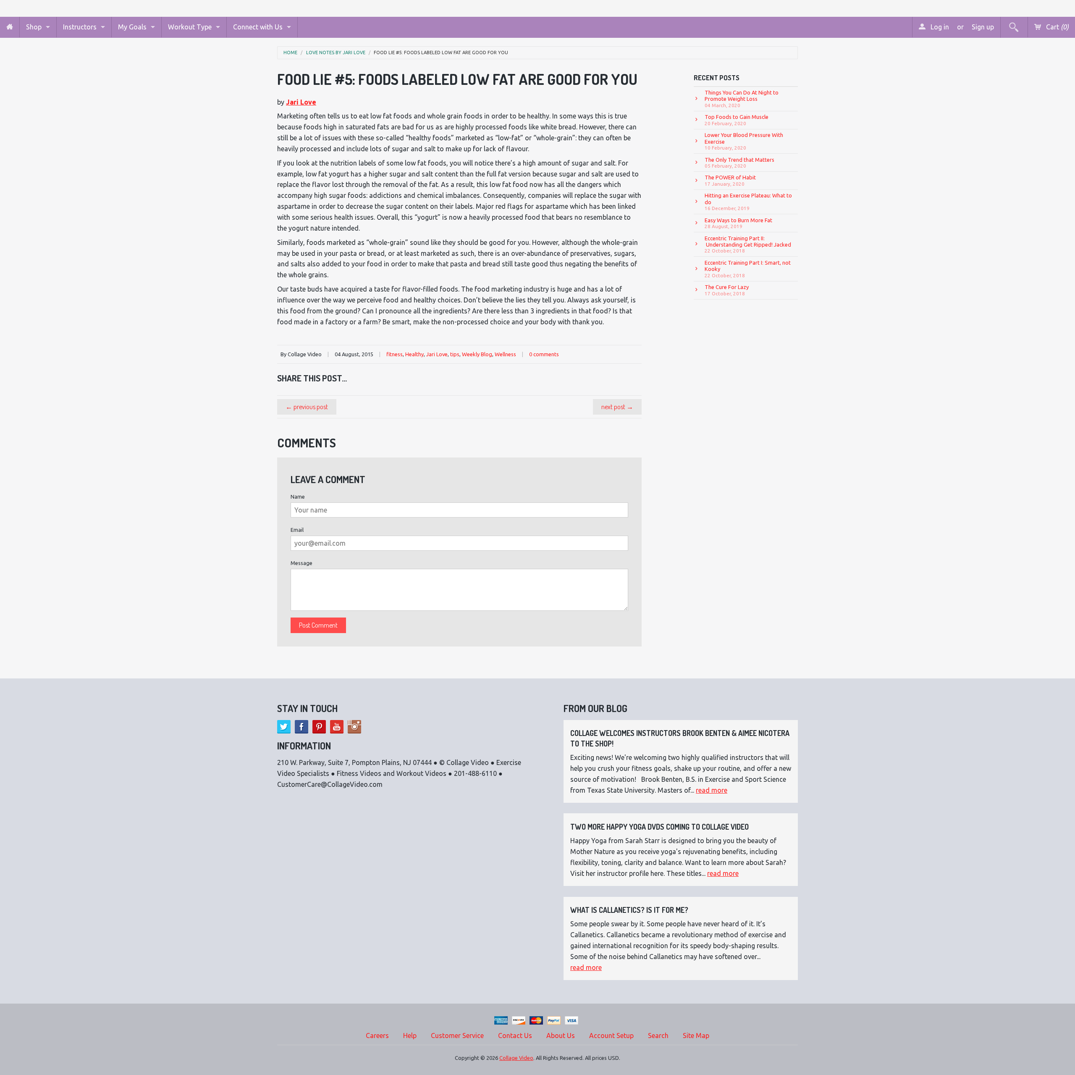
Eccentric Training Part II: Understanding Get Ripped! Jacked (748, 244)
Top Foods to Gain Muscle (736, 120)
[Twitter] (284, 726)
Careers (377, 1035)
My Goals (132, 27)
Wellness (505, 354)
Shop (34, 27)
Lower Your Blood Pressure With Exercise (744, 141)
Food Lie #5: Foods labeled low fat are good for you (441, 52)
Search (658, 1035)
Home (290, 52)
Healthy (414, 354)
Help (410, 1035)
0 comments (544, 354)
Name (298, 496)
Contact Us (515, 1035)
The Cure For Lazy (727, 290)
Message (301, 563)
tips (454, 354)
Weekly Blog (477, 354)
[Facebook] (301, 726)
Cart (1056, 27)
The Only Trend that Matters (739, 162)
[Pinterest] (319, 726)
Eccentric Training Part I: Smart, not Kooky (748, 269)
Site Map (696, 1035)
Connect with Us (258, 27)
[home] (9, 27)
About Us (560, 1035)
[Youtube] (336, 726)
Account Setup (611, 1035)
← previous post (307, 406)
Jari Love (301, 102)
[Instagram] (354, 726)
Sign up (983, 27)
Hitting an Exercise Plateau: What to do (748, 201)
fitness (394, 354)
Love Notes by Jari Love (335, 52)
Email (297, 530)
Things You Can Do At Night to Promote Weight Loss (742, 98)
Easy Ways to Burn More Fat (738, 223)
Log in (939, 27)
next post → (617, 406)
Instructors (80, 27)
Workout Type (190, 27)
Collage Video (516, 1058)
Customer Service (457, 1035)
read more (711, 790)
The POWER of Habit (730, 180)
